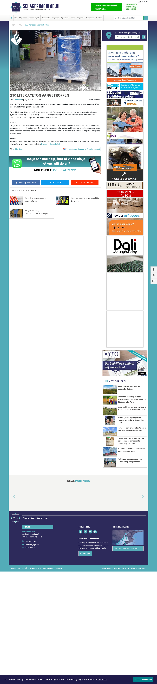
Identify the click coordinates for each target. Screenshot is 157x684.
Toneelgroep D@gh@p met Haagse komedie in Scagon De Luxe (131, 420)
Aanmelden (85, 553)
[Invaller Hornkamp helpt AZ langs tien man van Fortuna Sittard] (110, 431)
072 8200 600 (31, 541)
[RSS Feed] (95, 532)
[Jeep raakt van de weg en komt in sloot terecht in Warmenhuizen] (110, 410)
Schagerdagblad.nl (41, 6)
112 (15, 18)
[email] (154, 281)
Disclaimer (125, 568)
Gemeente (46, 18)
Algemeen (23, 18)
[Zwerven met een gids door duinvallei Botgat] (110, 389)
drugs (21, 149)
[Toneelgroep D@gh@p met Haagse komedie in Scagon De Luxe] (110, 420)
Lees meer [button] (102, 679)
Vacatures (90, 18)
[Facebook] (80, 532)
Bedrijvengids (34, 18)
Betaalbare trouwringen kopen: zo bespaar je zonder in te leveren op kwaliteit (131, 441)
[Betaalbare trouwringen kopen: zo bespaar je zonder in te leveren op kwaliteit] (110, 441)
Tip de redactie (86, 182)
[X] (85, 532)
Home (14, 25)
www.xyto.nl (30, 548)
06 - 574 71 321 (65, 170)
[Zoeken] (145, 18)
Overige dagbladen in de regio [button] (126, 548)
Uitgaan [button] (80, 18)
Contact (99, 18)
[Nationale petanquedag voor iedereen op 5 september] (110, 462)
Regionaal (55, 18)
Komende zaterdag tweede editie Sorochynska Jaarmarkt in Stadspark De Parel (132, 399)
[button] (11, 497)
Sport (73, 18)
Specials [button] (64, 18)
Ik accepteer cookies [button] (143, 680)
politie (15, 149)
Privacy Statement (138, 568)
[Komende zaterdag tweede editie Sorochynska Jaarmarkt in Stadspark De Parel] (110, 400)
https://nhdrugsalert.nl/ (50, 144)
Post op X (56, 182)
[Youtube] (90, 532)
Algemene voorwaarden (111, 568)
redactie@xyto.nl (32, 544)
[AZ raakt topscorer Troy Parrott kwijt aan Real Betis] (110, 452)
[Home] (11, 18)
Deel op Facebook (27, 182)
